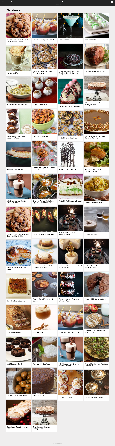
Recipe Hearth (57, 443)
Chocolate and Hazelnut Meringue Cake (93, 104)
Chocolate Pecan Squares (16, 301)
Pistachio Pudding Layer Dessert (70, 201)
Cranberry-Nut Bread (14, 332)
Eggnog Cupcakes (65, 397)
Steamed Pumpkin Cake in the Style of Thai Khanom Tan (43, 202)
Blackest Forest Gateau (67, 169)
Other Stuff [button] (16, 1)
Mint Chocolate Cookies (15, 364)
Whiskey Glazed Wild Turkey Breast (17, 268)
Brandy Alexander (91, 234)
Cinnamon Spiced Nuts (41, 136)
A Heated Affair (38, 332)
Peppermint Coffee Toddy (42, 364)
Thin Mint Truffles (91, 40)
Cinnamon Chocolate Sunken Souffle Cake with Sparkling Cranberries (69, 73)
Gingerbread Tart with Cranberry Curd (18, 428)
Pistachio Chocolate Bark (68, 138)
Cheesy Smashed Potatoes (94, 202)
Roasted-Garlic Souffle (15, 169)
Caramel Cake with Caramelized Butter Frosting (70, 267)
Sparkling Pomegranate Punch (43, 40)
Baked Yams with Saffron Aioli (43, 234)
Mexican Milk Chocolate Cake (95, 299)
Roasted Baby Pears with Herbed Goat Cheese (94, 170)
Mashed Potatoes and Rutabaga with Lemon (96, 365)
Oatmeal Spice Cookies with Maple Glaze (95, 331)
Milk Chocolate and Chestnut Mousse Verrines (17, 202)
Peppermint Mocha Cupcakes (69, 106)
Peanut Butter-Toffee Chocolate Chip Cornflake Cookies (18, 41)
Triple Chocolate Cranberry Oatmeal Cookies (42, 72)
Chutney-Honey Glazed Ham (95, 71)
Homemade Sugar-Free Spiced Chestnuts (44, 168)
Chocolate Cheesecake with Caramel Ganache (95, 137)
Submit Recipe (10, 1)
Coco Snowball (64, 40)
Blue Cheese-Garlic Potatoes (17, 104)
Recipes (3, 1)
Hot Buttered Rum (13, 73)
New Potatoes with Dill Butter (17, 395)
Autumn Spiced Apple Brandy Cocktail (43, 300)
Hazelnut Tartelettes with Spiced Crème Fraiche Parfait (44, 267)
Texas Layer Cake (39, 395)
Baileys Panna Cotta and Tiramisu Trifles (67, 233)
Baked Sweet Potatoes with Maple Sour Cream (16, 137)
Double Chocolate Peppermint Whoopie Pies (69, 300)
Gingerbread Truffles (40, 104)
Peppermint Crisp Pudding (94, 397)
